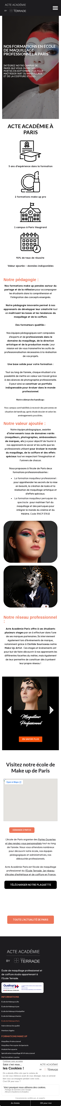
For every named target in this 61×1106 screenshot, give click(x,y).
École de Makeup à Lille (10, 1002)
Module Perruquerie (9, 1049)
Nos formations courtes (10, 1057)
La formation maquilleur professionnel (35, 478)
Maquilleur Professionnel (30, 720)
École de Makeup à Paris (10, 1021)
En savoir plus (30, 739)
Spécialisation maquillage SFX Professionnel (18, 1053)
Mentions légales (7, 1030)
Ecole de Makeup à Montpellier (13, 1011)
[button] (55, 8)
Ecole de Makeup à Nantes (11, 1016)
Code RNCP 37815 (40, 513)
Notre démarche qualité (10, 1026)
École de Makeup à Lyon (10, 1006)
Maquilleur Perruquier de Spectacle (14, 1045)
